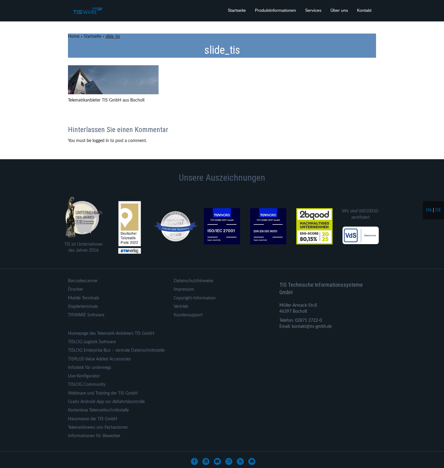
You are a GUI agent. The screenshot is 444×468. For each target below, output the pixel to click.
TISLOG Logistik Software (92, 342)
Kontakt (364, 10)
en (429, 210)
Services (313, 10)
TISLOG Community (86, 384)
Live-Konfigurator (84, 376)
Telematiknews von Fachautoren (98, 427)
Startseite (237, 10)
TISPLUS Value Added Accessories (99, 359)
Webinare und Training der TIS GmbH (103, 393)
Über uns (339, 10)
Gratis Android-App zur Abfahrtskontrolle (106, 402)
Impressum (184, 289)
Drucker (75, 289)
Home (73, 36)
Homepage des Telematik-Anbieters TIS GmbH (111, 333)
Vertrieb (181, 307)
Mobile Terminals (83, 298)
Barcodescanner (83, 281)
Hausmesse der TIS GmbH (92, 419)
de (438, 210)
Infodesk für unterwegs (89, 368)
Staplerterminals (83, 307)
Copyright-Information (195, 298)
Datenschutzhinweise (193, 281)
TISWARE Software (86, 315)
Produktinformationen (275, 10)
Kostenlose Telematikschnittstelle (98, 410)
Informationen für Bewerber (94, 436)
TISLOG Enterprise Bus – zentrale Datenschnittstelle (116, 350)
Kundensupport (188, 315)
